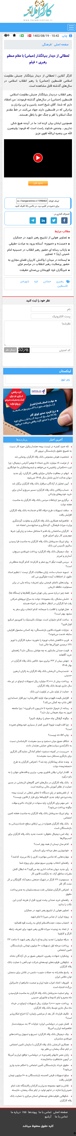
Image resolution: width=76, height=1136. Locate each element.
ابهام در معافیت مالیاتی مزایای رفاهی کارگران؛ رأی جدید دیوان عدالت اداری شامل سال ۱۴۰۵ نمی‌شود (42, 475)
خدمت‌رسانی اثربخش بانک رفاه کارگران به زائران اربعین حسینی (42, 673)
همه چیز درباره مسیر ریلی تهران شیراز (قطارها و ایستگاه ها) (39, 593)
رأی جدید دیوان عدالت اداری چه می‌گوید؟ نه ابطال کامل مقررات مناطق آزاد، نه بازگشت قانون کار (42, 871)
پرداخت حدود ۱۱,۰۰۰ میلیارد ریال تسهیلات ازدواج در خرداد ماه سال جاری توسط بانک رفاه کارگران (41, 1005)
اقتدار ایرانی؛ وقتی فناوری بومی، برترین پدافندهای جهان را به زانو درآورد (40, 774)
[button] (38, 157)
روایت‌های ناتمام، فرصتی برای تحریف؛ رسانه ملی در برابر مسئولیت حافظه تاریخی (42, 585)
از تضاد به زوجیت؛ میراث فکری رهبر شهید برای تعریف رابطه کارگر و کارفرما (40, 931)
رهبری (60, 281)
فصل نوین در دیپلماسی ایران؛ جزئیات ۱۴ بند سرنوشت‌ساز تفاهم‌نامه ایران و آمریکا (42, 1026)
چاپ (64, 36)
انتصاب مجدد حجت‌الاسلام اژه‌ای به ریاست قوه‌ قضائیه (41, 923)
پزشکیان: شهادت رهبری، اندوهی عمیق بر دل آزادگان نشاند (39, 956)
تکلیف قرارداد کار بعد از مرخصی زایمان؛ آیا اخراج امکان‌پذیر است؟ (41, 1016)
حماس (47, 281)
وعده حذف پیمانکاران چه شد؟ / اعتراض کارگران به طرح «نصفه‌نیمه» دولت (43, 764)
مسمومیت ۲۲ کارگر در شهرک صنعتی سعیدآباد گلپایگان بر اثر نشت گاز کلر (39, 882)
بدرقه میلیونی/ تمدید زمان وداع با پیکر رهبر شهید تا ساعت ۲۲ (38, 939)
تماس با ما (45, 1112)
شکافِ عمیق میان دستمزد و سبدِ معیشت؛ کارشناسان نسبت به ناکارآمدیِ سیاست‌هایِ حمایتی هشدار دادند (41, 743)
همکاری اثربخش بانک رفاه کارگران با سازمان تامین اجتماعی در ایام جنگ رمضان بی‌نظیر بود (41, 1047)
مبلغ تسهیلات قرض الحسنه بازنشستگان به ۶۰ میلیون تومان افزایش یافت (40, 1077)
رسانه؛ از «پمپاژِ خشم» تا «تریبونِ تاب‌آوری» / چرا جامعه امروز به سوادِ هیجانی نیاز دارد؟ (42, 710)
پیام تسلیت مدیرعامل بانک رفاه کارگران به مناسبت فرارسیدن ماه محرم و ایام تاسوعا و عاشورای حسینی (40, 995)
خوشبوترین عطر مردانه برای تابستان (51, 850)
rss (24, 1112)
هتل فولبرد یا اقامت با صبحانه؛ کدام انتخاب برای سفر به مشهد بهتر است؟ (42, 611)
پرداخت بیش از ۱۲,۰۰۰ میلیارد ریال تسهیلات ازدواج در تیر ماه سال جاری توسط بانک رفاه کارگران (40, 683)
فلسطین (62, 286)
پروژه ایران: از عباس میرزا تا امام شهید (50, 917)
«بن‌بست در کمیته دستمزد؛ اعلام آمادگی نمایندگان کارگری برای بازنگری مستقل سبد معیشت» (41, 754)
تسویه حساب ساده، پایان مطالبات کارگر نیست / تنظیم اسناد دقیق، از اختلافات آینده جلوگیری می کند (40, 574)
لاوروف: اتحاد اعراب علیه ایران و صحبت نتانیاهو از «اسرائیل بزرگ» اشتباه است (40, 985)
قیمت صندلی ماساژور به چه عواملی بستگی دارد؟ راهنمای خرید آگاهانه (42, 652)
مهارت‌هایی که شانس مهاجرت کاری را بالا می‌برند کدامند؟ (40, 857)
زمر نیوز (65, 379)
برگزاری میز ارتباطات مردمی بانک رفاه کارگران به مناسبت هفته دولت (42, 502)
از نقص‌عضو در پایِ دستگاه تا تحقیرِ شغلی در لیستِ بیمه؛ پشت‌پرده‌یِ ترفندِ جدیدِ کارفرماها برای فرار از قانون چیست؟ (41, 795)
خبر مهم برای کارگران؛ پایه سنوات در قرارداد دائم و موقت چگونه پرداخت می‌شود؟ (42, 805)
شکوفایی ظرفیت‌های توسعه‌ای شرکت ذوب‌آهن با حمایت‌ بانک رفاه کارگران (39, 964)
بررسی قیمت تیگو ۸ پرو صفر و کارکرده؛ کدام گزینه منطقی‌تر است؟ (40, 564)
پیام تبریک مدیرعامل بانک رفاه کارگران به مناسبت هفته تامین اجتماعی (40, 815)
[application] (38, 158)
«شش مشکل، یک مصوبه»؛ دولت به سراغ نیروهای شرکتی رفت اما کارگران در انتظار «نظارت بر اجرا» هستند (41, 601)
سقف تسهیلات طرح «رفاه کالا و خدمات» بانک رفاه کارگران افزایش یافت (41, 512)
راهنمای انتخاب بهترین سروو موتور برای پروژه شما (44, 863)
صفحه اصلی (61, 44)
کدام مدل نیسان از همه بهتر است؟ (51, 844)
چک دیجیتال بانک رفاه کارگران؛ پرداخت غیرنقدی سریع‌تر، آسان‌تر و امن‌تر (42, 554)
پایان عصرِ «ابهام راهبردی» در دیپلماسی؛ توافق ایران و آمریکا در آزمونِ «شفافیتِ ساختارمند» (40, 1057)
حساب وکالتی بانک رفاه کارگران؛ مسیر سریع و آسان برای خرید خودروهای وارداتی (42, 492)
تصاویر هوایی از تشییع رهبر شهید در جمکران (40, 237)
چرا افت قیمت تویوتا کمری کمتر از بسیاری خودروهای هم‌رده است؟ (40, 727)
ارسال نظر (10, 350)
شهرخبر (24, 281)
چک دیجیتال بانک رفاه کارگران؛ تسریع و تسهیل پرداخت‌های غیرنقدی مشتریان (40, 1036)
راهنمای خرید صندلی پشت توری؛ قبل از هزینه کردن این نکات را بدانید (42, 902)
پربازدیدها (21, 439)
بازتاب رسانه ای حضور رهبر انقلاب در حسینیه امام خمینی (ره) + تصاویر (38, 252)
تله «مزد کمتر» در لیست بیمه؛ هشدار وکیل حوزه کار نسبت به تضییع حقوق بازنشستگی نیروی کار (41, 448)
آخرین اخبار (55, 439)
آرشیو (48, 1116)
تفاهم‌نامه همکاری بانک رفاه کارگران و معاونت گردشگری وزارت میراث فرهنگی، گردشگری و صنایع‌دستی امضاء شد (42, 523)
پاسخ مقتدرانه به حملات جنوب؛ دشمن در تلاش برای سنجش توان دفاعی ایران (40, 974)
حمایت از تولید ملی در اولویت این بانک (49, 692)
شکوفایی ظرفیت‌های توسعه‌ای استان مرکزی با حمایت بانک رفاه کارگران (41, 1098)
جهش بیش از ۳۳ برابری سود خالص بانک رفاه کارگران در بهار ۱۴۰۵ (41, 663)
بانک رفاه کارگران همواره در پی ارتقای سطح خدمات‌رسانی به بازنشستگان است (40, 826)
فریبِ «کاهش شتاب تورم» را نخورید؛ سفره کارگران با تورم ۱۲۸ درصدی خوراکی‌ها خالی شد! (41, 642)
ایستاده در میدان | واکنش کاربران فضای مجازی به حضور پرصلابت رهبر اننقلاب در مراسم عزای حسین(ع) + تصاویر (38, 264)
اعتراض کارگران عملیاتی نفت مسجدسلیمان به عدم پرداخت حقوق (41, 892)
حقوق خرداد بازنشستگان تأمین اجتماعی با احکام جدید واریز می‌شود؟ (41, 1067)
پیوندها (32, 1112)
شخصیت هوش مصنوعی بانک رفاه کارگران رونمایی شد (42, 457)
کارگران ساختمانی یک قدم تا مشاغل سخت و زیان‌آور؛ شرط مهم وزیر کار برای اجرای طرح (41, 533)
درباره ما (16, 1112)
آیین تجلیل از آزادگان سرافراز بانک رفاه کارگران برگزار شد (40, 484)
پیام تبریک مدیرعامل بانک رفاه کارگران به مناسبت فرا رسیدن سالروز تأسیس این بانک (40, 543)
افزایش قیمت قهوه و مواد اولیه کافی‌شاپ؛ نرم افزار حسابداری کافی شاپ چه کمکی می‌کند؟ (40, 700)
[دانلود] (38, 183)
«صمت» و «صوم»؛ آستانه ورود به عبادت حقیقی (38, 244)
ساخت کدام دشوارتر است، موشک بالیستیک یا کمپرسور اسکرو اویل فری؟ (40, 622)
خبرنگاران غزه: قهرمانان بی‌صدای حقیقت (44, 270)
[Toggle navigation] (71, 27)
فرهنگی (46, 44)
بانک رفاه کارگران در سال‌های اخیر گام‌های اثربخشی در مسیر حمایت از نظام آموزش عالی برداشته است (40, 785)
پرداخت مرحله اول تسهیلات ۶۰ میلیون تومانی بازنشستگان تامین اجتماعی (41, 948)
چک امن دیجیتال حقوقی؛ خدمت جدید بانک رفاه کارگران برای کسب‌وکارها (40, 836)
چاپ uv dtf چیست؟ (58, 735)
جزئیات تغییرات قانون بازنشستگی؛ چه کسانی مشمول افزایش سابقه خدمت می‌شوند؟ (39, 632)
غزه (36, 281)
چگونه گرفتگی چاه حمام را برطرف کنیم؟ (49, 718)
